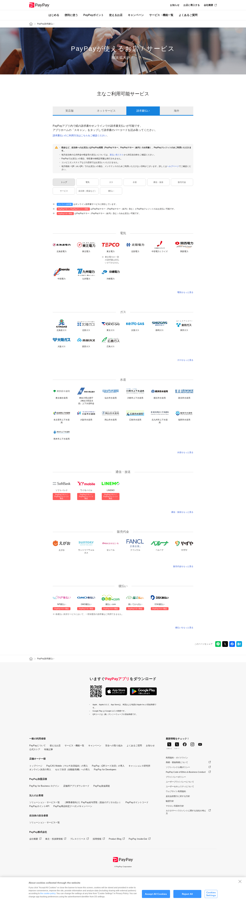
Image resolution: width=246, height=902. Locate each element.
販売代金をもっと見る (183, 566)
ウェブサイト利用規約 (176, 791)
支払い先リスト (117, 155)
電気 (88, 182)
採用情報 (97, 839)
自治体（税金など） (87, 191)
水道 (135, 182)
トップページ (35, 766)
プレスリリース (77, 839)
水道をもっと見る (185, 452)
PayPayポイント (93, 15)
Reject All (187, 894)
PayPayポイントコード (137, 802)
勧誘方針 (170, 801)
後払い (111, 191)
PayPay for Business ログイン (44, 786)
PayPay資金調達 (101, 786)
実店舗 (69, 110)
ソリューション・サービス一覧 (44, 802)
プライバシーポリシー (176, 777)
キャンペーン (136, 15)
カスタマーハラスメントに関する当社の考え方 (186, 812)
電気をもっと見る (185, 292)
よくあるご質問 (188, 15)
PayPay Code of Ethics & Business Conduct (186, 772)
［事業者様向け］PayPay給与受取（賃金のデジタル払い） (92, 802)
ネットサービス (106, 110)
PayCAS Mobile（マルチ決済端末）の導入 (67, 766)
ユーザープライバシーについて (180, 782)
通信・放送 (158, 182)
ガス (111, 182)
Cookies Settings (211, 894)
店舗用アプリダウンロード (76, 786)
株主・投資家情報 (54, 839)
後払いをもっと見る (184, 627)
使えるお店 (115, 15)
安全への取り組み (114, 745)
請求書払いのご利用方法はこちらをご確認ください (80, 135)
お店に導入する (191, 5)
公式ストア (34, 749)
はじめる (54, 15)
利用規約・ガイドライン (177, 757)
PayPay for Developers (105, 769)
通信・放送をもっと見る (182, 512)
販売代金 (182, 182)
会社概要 (208, 5)
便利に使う (71, 15)
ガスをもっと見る (185, 360)
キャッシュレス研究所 (139, 766)
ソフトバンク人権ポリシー (178, 767)
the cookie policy (47, 893)
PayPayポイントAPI (39, 806)
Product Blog (115, 839)
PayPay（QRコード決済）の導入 (108, 766)
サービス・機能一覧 (161, 15)
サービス (64, 191)
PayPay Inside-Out (138, 839)
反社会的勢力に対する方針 (178, 796)
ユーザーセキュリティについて (180, 786)
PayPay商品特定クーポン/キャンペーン (72, 806)
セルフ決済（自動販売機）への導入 (72, 769)
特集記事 (48, 749)
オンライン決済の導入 (40, 769)
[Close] (240, 881)
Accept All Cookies (156, 894)
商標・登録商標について (177, 762)
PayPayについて (37, 745)
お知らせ (174, 5)
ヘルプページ (173, 166)
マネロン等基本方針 (175, 806)
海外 (176, 110)
